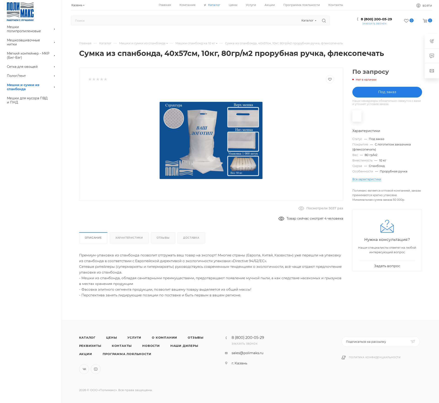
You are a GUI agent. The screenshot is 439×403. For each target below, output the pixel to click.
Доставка (191, 237)
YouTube (96, 369)
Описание (93, 237)
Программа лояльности (127, 354)
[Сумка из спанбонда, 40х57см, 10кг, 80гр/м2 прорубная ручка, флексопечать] (211, 140)
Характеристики (129, 237)
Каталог (87, 337)
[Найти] (323, 20)
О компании (164, 337)
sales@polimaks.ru (247, 353)
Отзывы (163, 237)
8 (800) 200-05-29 (376, 19)
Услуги (134, 337)
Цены (111, 337)
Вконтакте (84, 369)
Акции (85, 354)
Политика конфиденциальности (375, 357)
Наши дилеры (184, 346)
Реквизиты (90, 346)
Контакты (122, 346)
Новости (151, 346)
